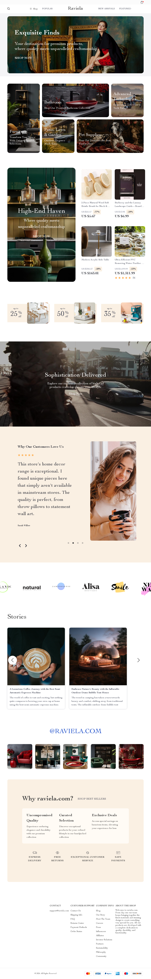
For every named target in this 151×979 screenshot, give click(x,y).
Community (101, 956)
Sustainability (102, 948)
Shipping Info (76, 915)
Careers (99, 923)
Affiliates (100, 936)
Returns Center (77, 923)
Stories (16, 617)
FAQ (72, 919)
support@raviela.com (59, 911)
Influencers (101, 932)
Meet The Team (103, 919)
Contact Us (75, 911)
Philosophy (101, 952)
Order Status (76, 932)
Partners (100, 944)
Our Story (100, 915)
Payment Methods (78, 927)
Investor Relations (104, 940)
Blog (98, 911)
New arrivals (106, 9)
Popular (47, 9)
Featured (125, 9)
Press (98, 927)
